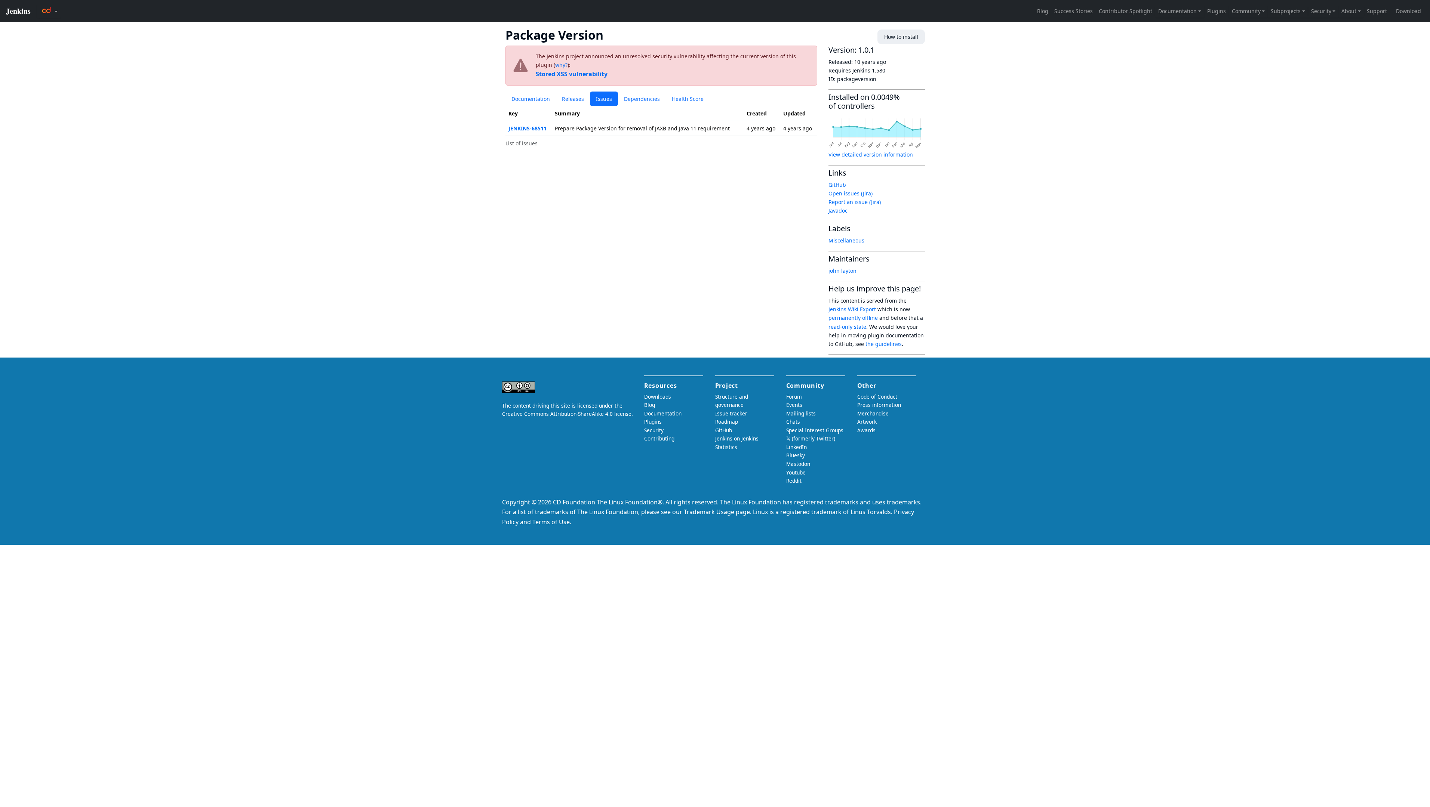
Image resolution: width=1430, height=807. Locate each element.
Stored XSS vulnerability (572, 74)
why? (561, 64)
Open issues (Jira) (850, 193)
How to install (901, 36)
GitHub (837, 184)
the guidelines (883, 343)
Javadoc (838, 210)
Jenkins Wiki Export (852, 309)
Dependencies (642, 98)
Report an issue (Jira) (854, 201)
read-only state (847, 326)
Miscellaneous (846, 240)
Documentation (530, 98)
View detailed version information (870, 154)
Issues (604, 98)
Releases (573, 98)
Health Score (688, 98)
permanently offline (853, 317)
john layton (842, 270)
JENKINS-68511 (527, 128)
